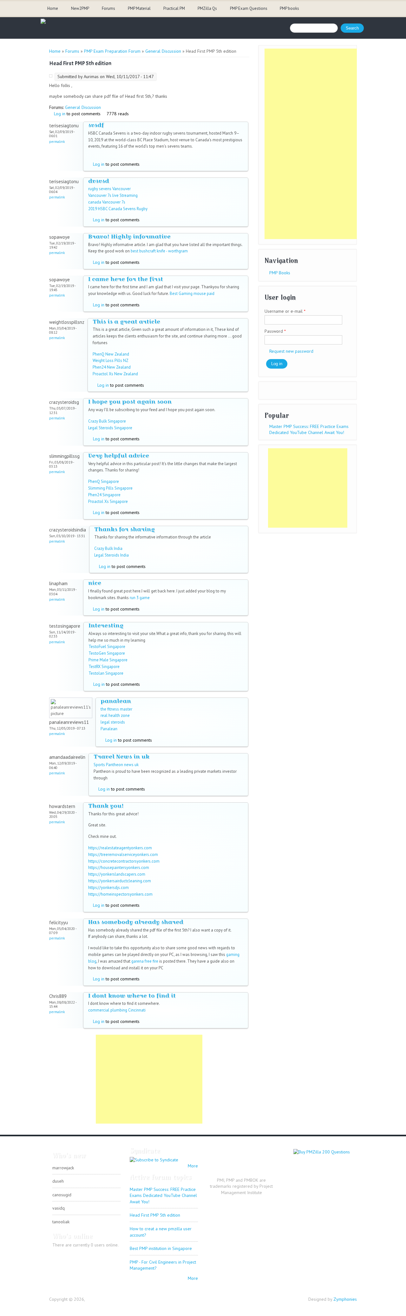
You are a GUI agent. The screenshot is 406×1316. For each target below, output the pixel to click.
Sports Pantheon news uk (116, 764)
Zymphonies (345, 1299)
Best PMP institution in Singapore (161, 1248)
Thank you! (106, 806)
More (193, 1166)
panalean (116, 701)
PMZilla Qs (207, 8)
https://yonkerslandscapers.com (116, 874)
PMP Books (279, 273)
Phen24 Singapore (104, 495)
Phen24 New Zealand (112, 367)
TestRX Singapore (104, 666)
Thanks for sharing (124, 529)
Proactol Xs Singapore (108, 501)
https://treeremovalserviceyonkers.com (123, 854)
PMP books (289, 8)
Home (52, 8)
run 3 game (140, 597)
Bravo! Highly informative (129, 236)
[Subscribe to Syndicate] (154, 1160)
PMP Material (139, 8)
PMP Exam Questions (248, 8)
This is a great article (126, 321)
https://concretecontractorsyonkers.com (124, 861)
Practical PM (174, 8)
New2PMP (80, 8)
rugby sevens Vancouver (109, 188)
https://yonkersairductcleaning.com (119, 881)
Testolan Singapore (105, 673)
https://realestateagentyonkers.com (120, 848)
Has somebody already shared (135, 922)
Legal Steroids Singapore (110, 428)
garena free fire (144, 961)
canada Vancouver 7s (106, 202)
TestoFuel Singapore (106, 646)
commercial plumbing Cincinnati (117, 1010)
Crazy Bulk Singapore (107, 421)
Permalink (57, 141)
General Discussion (163, 51)
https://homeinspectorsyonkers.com (120, 894)
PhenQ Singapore (103, 481)
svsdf (96, 125)
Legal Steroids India (111, 555)
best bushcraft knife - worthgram (159, 251)
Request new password (291, 351)
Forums (108, 8)
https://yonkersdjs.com (108, 887)
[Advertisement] (149, 1079)
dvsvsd (98, 181)
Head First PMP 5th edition (155, 1215)
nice (94, 583)
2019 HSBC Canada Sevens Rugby (117, 208)
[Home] (43, 22)
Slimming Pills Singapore (110, 488)
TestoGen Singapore (106, 653)
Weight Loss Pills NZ (110, 360)
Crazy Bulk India (108, 548)
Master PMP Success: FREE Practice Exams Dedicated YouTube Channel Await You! (309, 430)
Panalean (109, 728)
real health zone (115, 715)
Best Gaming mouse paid (192, 293)
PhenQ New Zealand (111, 354)
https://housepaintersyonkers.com (118, 867)
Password (275, 331)
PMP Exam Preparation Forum (112, 51)
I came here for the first (125, 279)
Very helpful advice (118, 455)
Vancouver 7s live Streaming (113, 195)
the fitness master (116, 709)
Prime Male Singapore (108, 660)
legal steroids (113, 722)
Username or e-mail (285, 311)
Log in (59, 114)
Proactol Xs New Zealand (115, 374)
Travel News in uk (121, 756)
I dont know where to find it (132, 995)
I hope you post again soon (130, 401)
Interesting (105, 625)
